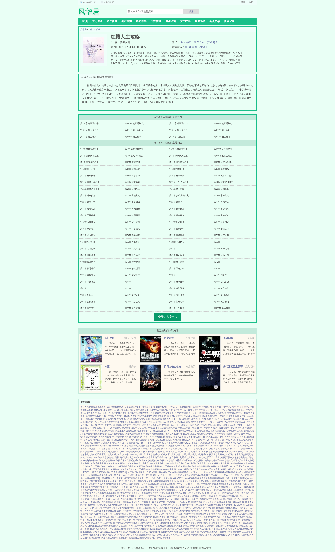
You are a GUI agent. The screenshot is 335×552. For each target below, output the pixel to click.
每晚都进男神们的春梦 (141, 499)
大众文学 (137, 469)
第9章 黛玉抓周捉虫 (89, 162)
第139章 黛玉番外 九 (134, 123)
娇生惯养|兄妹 (109, 508)
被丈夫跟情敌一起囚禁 (212, 526)
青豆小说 (89, 448)
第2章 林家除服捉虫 (134, 149)
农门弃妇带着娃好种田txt (178, 416)
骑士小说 (97, 448)
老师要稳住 (160, 481)
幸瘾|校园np (234, 472)
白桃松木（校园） (137, 496)
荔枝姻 (83, 537)
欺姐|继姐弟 (166, 523)
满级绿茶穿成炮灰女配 (224, 484)
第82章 (128, 282)
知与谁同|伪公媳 (96, 493)
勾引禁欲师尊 (86, 487)
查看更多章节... (167, 316)
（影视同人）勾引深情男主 (187, 502)
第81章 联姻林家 (87, 282)
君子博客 (240, 451)
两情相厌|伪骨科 (102, 502)
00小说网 (228, 439)
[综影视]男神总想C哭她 (167, 532)
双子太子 (237, 520)
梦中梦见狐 (110, 425)
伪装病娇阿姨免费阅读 (234, 422)
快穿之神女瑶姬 (149, 532)
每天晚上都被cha (179, 487)
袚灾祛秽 (249, 523)
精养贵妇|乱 (106, 475)
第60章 (217, 242)
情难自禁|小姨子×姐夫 (204, 511)
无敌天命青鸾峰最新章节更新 (204, 416)
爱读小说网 (131, 511)
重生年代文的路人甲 (229, 523)
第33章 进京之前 (87, 202)
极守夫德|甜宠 (229, 499)
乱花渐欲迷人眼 (164, 487)
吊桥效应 (91, 537)
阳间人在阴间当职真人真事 (219, 419)
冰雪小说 (164, 445)
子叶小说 (101, 469)
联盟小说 (126, 445)
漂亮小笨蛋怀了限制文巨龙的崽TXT (153, 431)
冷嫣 (107, 366)
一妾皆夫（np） (119, 475)
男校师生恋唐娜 (124, 419)
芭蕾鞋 (88, 523)
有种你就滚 (219, 434)
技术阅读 (121, 457)
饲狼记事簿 (135, 508)
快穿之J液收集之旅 (204, 493)
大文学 (183, 454)
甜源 (146, 523)
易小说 (155, 448)
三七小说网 (140, 451)
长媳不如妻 (105, 496)
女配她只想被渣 (220, 493)
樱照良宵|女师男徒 (146, 481)
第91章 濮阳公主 (176, 295)
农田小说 (142, 454)
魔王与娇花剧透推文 (215, 431)
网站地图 (166, 537)
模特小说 (135, 445)
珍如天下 (166, 499)
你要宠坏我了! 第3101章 (143, 436)
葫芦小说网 (106, 460)
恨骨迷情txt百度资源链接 (95, 434)
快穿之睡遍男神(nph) (241, 478)
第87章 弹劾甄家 (176, 288)
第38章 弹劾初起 (132, 209)
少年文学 (129, 457)
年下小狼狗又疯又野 (181, 419)
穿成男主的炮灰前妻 (244, 484)
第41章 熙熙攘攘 (87, 215)
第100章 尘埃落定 (222, 308)
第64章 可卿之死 (221, 248)
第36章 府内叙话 (221, 202)
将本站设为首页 (90, 2)
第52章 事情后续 (221, 228)
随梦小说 (84, 451)
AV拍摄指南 (195, 490)
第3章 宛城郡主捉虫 (178, 149)
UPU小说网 (203, 451)
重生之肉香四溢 (187, 523)
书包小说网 (94, 514)
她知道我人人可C (112, 534)
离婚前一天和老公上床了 (242, 508)
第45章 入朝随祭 (87, 222)
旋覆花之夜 (119, 529)
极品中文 (177, 451)
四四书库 (110, 466)
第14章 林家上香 (132, 169)
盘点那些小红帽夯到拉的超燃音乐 (132, 410)
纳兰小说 (168, 460)
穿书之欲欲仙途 (113, 505)
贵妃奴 (226, 520)
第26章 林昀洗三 (132, 189)
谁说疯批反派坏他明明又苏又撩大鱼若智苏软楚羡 (151, 413)
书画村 (164, 457)
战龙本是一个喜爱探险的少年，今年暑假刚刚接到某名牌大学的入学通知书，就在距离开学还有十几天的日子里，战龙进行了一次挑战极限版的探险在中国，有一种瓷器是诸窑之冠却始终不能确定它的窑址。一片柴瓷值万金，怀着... (120, 353)
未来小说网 (223, 463)
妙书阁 (251, 463)
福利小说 (168, 442)
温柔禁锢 (162, 484)
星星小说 (114, 448)
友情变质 (215, 523)
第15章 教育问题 (176, 169)
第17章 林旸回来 (87, 175)
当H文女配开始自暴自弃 (102, 472)
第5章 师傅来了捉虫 (89, 155)
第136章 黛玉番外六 (89, 130)
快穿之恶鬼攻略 (123, 508)
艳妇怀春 (189, 478)
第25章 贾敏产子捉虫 (90, 189)
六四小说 (229, 445)
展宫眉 (242, 523)
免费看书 (110, 445)
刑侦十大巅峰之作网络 (112, 416)
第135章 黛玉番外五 (134, 130)
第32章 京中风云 (221, 195)
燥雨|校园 (232, 493)
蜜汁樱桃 (108, 493)
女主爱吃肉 (170, 502)
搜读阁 (144, 469)
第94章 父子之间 (132, 301)
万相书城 (170, 463)
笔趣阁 (142, 445)
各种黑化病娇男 (196, 534)
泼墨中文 (172, 445)
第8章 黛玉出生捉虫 (223, 155)
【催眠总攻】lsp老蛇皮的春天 (184, 520)
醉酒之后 (191, 487)
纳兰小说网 (210, 466)
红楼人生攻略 (94, 29)
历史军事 (141, 21)
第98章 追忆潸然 (132, 308)
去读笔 (114, 457)
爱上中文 (118, 451)
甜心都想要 (227, 526)
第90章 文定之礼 (132, 295)
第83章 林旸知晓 (176, 282)
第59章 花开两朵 (176, 242)
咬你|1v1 (126, 472)
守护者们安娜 (148, 407)
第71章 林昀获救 (176, 262)
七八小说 (118, 442)
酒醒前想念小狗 (146, 537)
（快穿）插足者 (134, 475)
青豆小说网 (220, 457)
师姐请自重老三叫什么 (130, 422)
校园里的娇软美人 (218, 481)
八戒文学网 (92, 469)
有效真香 (146, 475)
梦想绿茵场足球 (129, 428)
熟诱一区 (106, 413)
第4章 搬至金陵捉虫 (223, 149)
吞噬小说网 (111, 469)
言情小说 (139, 448)
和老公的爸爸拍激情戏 (191, 514)
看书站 (212, 469)
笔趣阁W (89, 460)
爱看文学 (216, 442)
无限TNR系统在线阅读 (218, 425)
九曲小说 (93, 454)
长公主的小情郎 (108, 499)
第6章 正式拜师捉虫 (134, 155)
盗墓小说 (215, 448)
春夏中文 (135, 442)
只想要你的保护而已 (235, 534)
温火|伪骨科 (94, 496)
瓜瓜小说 (191, 442)
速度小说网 (227, 454)
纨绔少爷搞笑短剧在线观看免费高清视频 (151, 419)
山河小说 (189, 445)
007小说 (225, 460)
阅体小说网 (148, 460)
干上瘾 (115, 514)
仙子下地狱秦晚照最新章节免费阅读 (209, 413)
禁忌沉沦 (95, 481)
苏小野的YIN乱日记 (185, 508)
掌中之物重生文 (119, 413)
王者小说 (84, 445)
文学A (87, 457)
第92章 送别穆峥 (221, 295)
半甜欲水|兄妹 (211, 532)
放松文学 (163, 466)
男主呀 (186, 434)
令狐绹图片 (111, 419)
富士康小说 (95, 457)
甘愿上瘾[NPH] (125, 526)
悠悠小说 (238, 457)
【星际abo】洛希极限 (142, 526)
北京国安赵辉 (99, 439)
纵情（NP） (225, 478)
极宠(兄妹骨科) (207, 502)
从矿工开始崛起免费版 (166, 428)
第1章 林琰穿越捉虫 (89, 149)
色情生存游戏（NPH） (174, 478)
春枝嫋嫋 (246, 520)
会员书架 (214, 21)
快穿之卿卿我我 (167, 493)
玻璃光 (160, 508)
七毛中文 (144, 463)
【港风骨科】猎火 (149, 508)
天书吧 (130, 460)
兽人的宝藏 (220, 514)
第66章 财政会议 (132, 255)
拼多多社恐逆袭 (150, 529)
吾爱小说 (236, 439)
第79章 (172, 275)
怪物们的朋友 (101, 537)
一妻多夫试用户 (130, 481)
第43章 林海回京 (176, 215)
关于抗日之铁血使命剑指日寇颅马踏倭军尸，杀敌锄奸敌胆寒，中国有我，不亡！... (179, 375)
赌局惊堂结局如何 (132, 407)
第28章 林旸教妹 (221, 189)
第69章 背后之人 (87, 262)
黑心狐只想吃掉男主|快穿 (92, 526)
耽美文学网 (94, 466)
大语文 (189, 454)
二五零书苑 (249, 451)
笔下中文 (84, 454)
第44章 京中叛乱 (221, 215)
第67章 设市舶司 (176, 255)
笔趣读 (244, 469)
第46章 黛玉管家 (132, 222)
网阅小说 (240, 448)
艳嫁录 (224, 487)
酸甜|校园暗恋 (229, 496)
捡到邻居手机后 (177, 499)
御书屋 (140, 511)
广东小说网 (237, 454)
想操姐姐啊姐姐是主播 (125, 431)
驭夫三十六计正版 (146, 428)
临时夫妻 (127, 490)
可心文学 (248, 442)
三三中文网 (90, 442)
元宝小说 (122, 448)
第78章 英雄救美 (132, 275)
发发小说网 (159, 460)
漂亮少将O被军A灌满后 (234, 502)
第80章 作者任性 (221, 275)
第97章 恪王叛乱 (87, 308)
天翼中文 (230, 457)
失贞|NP (249, 481)
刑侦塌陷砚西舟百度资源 (173, 425)
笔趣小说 (105, 448)
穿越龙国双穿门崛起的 (188, 428)
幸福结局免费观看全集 (153, 434)
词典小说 (130, 448)
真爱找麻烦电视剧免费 (190, 407)
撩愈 (174, 523)
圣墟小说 (136, 466)
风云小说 (168, 451)
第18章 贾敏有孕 (132, 175)
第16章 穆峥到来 (221, 169)
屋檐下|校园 (244, 490)
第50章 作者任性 (132, 228)
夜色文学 (147, 448)
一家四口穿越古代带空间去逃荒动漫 (188, 431)
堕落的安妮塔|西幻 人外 (132, 517)
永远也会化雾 (89, 502)
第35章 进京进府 (176, 202)
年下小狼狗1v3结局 (209, 428)
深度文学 (110, 454)
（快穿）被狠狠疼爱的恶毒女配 (229, 511)
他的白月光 (176, 496)
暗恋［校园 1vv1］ (193, 472)
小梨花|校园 (113, 523)
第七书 (123, 511)
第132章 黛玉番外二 (89, 137)
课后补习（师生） (244, 496)
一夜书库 (233, 463)
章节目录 (199, 42)
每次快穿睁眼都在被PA (199, 481)
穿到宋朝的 (238, 419)
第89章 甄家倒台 (87, 295)
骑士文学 (127, 463)
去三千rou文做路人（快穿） (188, 484)
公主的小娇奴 (149, 511)
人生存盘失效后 (210, 534)
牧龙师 (237, 469)
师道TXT (181, 422)
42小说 (194, 448)
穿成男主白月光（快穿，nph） (164, 475)
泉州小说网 (153, 466)
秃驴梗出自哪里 (144, 416)
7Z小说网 (116, 460)
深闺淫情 (97, 499)
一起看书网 (172, 457)
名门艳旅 (109, 338)
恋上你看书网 (158, 451)
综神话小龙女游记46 (235, 434)
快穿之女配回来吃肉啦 (153, 517)
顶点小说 (126, 442)
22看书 (212, 439)
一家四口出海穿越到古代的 (141, 439)
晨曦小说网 (100, 463)
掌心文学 (162, 463)
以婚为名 (186, 490)
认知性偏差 (157, 499)
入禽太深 (87, 481)
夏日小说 (176, 454)
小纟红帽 (88, 439)
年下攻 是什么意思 (214, 422)
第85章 (83, 288)
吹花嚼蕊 (230, 481)
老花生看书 (216, 460)
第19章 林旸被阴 (176, 175)
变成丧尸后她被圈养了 (107, 520)
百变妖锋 (169, 338)
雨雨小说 (162, 448)
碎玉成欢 (197, 475)
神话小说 (206, 445)
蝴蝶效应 (173, 490)
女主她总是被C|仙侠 (127, 514)
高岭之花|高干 (232, 514)
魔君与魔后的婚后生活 (183, 511)
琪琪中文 (196, 454)
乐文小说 (118, 454)
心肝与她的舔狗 (123, 499)
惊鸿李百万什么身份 (182, 439)
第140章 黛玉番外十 (196, 47)
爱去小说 (101, 451)
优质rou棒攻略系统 (175, 472)
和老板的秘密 (170, 508)
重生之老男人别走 (169, 505)
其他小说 (200, 21)
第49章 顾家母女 (87, 228)
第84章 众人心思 (221, 282)
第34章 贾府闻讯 (132, 202)
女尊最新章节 (235, 416)
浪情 (179, 490)
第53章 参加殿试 (87, 235)
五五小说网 (197, 460)
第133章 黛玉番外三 (223, 130)
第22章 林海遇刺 (132, 182)
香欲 (180, 475)
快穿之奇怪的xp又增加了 (91, 511)
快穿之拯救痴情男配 (171, 526)
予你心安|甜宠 (103, 484)
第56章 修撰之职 (221, 235)
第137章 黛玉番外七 (223, 123)
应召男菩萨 (195, 496)
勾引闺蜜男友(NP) (185, 505)
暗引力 (230, 487)
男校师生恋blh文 (93, 416)
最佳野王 (176, 529)
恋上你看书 (108, 442)
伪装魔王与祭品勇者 (229, 490)
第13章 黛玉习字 (87, 169)
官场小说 (158, 537)
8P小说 (92, 463)
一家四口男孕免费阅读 (94, 419)
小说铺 (102, 466)
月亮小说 (161, 469)
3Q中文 (232, 442)
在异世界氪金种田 (173, 434)
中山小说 (170, 448)
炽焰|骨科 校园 (166, 511)
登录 (243, 2)
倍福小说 (179, 448)
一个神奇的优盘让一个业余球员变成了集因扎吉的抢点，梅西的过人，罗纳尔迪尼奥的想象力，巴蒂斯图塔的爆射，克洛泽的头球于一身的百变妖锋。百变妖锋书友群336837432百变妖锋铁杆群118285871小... (179, 353)
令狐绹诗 (223, 416)
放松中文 (171, 466)
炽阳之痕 (218, 529)
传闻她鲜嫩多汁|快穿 (94, 478)
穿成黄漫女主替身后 (107, 532)
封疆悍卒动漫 (130, 416)
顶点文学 (120, 469)
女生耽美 (185, 21)
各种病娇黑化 (154, 523)
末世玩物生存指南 (202, 505)
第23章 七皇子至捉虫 (179, 182)
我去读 (246, 457)
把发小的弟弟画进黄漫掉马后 (191, 532)
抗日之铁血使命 (172, 366)
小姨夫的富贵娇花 (154, 496)
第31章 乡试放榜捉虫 (179, 195)
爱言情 (212, 457)
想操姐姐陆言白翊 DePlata (218, 436)
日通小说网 (206, 454)
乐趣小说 (223, 451)
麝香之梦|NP (154, 493)
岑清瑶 (93, 428)
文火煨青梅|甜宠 (247, 472)
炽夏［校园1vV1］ (113, 487)
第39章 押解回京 (176, 209)
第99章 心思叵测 (176, 308)
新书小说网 (170, 469)
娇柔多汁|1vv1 (217, 475)
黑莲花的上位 (164, 534)
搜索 (191, 11)
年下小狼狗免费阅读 (121, 436)
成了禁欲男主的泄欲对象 (128, 493)
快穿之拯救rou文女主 (109, 481)
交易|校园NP (99, 487)
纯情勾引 (171, 484)
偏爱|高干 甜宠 (208, 514)
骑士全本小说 (105, 514)
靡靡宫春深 (215, 478)
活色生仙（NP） (128, 505)
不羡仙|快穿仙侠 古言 (236, 532)
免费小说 (224, 448)
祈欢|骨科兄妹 (114, 517)
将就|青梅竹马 (224, 508)
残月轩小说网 (128, 451)
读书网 (246, 454)
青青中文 (205, 469)
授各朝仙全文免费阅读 (117, 439)
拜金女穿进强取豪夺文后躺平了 (203, 517)
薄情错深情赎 (159, 416)
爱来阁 (123, 460)
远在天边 (191, 493)
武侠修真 (112, 21)
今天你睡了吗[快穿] (179, 534)
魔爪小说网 (138, 460)
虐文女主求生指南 (88, 484)
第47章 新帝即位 (176, 222)
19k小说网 (157, 526)
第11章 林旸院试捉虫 (179, 162)
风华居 (83, 29)
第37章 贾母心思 (87, 209)
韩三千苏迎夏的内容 (109, 422)
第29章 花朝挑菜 (87, 195)
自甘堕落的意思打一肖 (194, 436)
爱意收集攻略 (86, 475)
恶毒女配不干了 (188, 529)
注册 (251, 2)
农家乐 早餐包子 (237, 425)
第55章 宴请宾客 (176, 235)
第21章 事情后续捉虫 (90, 182)
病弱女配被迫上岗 (135, 523)
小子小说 (238, 466)
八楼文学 (196, 469)
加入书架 (186, 42)
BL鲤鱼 (109, 463)
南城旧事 (123, 523)
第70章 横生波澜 (132, 262)
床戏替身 (84, 514)
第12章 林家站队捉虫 (223, 162)
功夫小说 (246, 445)
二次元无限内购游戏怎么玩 (232, 410)
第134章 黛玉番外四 (178, 130)
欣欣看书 (127, 466)
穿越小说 (219, 439)
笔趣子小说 (213, 451)
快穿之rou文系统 (115, 490)
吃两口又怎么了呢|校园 (130, 534)
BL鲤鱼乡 (206, 460)
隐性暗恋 (127, 502)
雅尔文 (184, 442)
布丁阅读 (247, 466)
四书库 (222, 445)
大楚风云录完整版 (133, 434)
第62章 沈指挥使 (132, 248)
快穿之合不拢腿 (138, 502)
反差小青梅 (136, 490)
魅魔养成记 (187, 475)
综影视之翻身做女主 (195, 422)
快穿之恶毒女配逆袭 (155, 502)
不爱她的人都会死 (111, 511)
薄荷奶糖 (166, 496)
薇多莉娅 (98, 410)
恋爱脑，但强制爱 (97, 505)
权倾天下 (249, 534)
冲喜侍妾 (222, 532)
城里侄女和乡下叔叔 (228, 505)
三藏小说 (245, 439)
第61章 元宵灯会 (87, 248)
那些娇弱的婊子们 (149, 534)
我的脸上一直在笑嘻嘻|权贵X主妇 (154, 520)
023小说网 (197, 439)
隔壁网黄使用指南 (133, 532)
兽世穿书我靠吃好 (183, 413)
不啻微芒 (185, 526)
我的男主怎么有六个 (204, 529)
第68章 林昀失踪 (221, 255)
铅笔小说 (195, 463)
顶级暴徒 (185, 496)
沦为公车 (144, 493)
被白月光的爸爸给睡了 (97, 490)
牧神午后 (120, 532)
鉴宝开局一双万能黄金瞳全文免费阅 (190, 410)
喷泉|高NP (206, 475)
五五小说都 (186, 460)
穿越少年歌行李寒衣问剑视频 (97, 436)
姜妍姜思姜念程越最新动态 (93, 407)
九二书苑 (214, 445)
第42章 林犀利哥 (132, 215)
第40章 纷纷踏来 (221, 209)
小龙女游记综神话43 (231, 407)
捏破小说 (249, 448)
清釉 (178, 523)
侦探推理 (156, 21)
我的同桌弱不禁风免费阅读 (231, 428)
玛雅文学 (101, 445)
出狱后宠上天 (109, 410)
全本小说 (181, 445)
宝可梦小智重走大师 (211, 407)
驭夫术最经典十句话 (104, 431)
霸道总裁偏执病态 (115, 407)
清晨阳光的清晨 (123, 425)
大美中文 (187, 463)
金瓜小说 (225, 442)
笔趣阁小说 (189, 466)
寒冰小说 (200, 442)
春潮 (231, 520)
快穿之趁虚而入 (111, 526)
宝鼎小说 (187, 448)
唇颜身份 (101, 428)
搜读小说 (118, 445)
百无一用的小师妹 (206, 520)
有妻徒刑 (222, 534)
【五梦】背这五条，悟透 (169, 514)
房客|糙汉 (117, 472)
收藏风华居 (109, 2)
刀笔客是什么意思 (234, 431)
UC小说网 (118, 466)
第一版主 (93, 451)
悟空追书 (93, 445)
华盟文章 (128, 469)
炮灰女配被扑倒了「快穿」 (148, 505)
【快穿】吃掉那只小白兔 (211, 496)
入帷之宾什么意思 (163, 439)
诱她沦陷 (207, 523)
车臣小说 (185, 451)
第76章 (217, 268)
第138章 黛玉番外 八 (178, 123)
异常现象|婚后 (180, 493)
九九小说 (84, 466)
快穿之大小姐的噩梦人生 (176, 481)
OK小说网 (152, 469)
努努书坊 (126, 454)
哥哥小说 (177, 442)
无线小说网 (216, 454)
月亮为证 (215, 505)
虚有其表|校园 (224, 517)
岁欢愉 (94, 532)
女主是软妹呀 (114, 537)
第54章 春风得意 (132, 235)
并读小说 (188, 469)
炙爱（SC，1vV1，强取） (151, 478)
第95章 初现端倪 (176, 301)
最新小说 (180, 466)
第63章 (172, 248)
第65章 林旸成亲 (87, 255)
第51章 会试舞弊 (176, 228)
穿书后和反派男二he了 (103, 529)
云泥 (121, 481)
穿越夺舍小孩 (148, 422)
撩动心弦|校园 (201, 508)
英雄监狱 (228, 338)
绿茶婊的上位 (86, 499)
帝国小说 (143, 442)
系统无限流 (160, 436)
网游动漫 (170, 21)
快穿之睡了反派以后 (210, 490)
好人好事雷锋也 (114, 428)
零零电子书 (156, 457)
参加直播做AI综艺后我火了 (176, 517)
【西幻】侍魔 (91, 520)
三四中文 (99, 442)
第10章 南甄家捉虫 (133, 162)
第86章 (128, 288)
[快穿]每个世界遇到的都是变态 (237, 529)
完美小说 (110, 451)
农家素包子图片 (198, 419)
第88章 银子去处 (221, 288)
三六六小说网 (212, 463)
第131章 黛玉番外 (133, 137)
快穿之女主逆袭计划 (119, 496)
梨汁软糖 (154, 514)
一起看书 (182, 457)
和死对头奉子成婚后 (131, 487)
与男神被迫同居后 (201, 478)
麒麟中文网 (242, 463)
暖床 (158, 511)
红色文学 (208, 442)
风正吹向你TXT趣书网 (196, 425)
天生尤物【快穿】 (138, 472)
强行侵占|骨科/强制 (245, 493)
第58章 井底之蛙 (132, 242)
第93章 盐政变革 (87, 301)
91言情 (206, 457)
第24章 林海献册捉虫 (223, 182)
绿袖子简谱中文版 (174, 436)
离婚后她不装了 (192, 499)
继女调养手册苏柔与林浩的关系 (146, 425)
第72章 (217, 262)
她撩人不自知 (97, 534)
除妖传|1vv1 (243, 505)
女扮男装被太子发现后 (128, 520)
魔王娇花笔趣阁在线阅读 (201, 434)
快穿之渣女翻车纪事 (159, 490)
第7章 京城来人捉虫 (178, 155)
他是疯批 (146, 490)
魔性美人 (104, 517)
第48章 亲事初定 (221, 222)
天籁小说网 (118, 463)
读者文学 (151, 442)
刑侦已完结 (213, 410)
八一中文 (199, 457)
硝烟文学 (231, 451)
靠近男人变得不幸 (149, 487)
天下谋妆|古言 (207, 484)
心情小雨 (219, 520)
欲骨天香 (199, 523)
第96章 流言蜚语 (221, 301)
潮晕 (115, 493)
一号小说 (160, 442)
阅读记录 (229, 21)
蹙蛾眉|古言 (240, 481)
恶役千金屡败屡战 (150, 484)
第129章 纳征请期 (222, 137)
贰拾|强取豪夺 (143, 514)
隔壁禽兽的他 (195, 526)
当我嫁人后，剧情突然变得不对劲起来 (121, 478)
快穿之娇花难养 (165, 529)
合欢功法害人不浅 (204, 487)
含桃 (102, 523)
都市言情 (126, 21)
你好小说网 (199, 466)
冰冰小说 (197, 445)
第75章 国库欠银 (176, 268)
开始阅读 (212, 42)
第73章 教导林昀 (87, 268)
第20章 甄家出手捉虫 (223, 175)
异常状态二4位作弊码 (166, 422)
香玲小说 (101, 454)
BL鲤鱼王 (153, 463)
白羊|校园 (218, 502)
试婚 (106, 523)
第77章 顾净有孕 (87, 275)
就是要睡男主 (206, 499)
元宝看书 (178, 463)
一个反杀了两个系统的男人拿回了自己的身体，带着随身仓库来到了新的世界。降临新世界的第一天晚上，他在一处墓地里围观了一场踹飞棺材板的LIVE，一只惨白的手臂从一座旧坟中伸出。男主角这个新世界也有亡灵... (239, 382)
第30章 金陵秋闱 (132, 195)
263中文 (205, 439)
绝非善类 (128, 529)
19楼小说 (232, 448)
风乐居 (148, 451)
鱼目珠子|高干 (116, 502)
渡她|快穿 (248, 511)
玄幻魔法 (97, 21)
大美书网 (233, 460)
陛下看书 (177, 460)
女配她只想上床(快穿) (157, 472)
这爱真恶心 (217, 499)
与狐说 (205, 472)
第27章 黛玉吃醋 (176, 189)
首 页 (85, 21)
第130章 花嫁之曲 (177, 137)
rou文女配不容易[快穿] (218, 472)
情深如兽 (97, 475)
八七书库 (193, 451)
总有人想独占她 (240, 526)
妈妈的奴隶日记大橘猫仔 (167, 407)
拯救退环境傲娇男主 (129, 537)
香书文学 (146, 457)
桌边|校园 (95, 523)
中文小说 (240, 442)
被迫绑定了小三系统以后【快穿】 (126, 484)
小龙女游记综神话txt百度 (161, 410)
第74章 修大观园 (132, 268)
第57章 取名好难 (87, 242)
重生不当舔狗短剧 (116, 434)
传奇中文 (180, 469)
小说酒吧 (230, 469)
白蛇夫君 (84, 496)
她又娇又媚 (213, 508)
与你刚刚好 (138, 529)
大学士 (202, 463)
